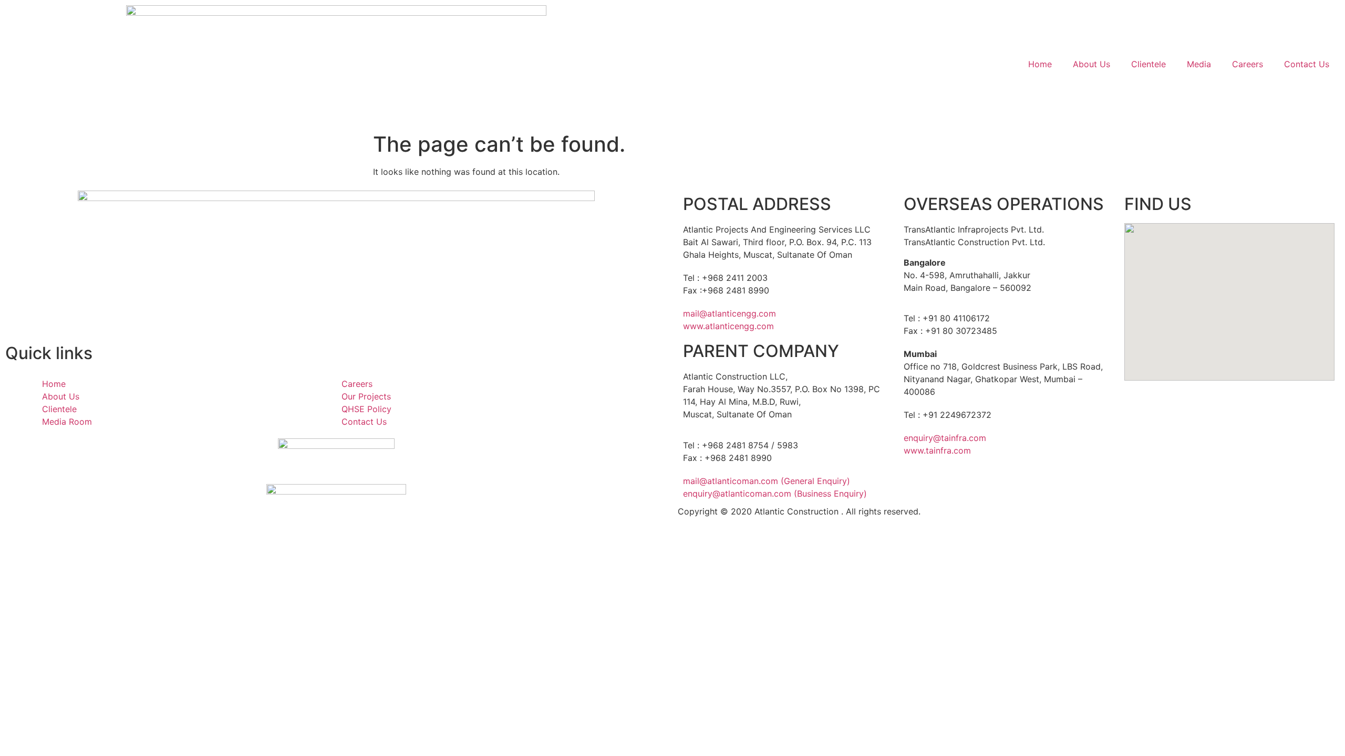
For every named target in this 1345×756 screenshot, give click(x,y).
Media (1199, 64)
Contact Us (1306, 64)
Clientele (1148, 64)
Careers (1247, 64)
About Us (1091, 64)
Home (1040, 64)
